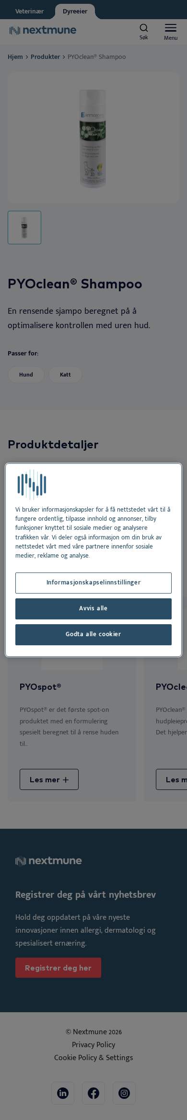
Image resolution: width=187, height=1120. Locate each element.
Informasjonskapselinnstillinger (94, 583)
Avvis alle (93, 609)
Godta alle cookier (93, 634)
